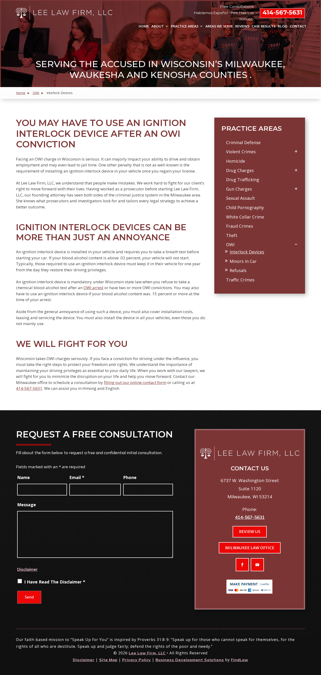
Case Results (263, 26)
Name (23, 477)
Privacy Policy (136, 659)
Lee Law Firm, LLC (147, 653)
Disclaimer (27, 569)
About (157, 26)
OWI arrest (93, 287)
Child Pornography (245, 207)
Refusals (238, 270)
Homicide (235, 161)
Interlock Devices (247, 252)
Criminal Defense (243, 142)
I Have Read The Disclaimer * (54, 582)
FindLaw (239, 659)
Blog (282, 26)
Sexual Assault (240, 198)
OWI (230, 244)
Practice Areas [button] (184, 26)
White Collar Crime (245, 217)
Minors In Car (243, 261)
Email (76, 477)
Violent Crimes (241, 151)
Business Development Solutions (190, 659)
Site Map (108, 659)
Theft (231, 235)
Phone (130, 477)
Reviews (242, 26)
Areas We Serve (219, 26)
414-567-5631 (282, 12)
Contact (298, 26)
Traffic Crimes (240, 280)
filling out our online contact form (135, 382)
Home (144, 26)
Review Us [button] (249, 531)
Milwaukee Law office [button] (249, 547)
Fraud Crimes (239, 226)
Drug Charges (240, 170)
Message (26, 504)
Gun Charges (239, 189)
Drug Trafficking (242, 179)
